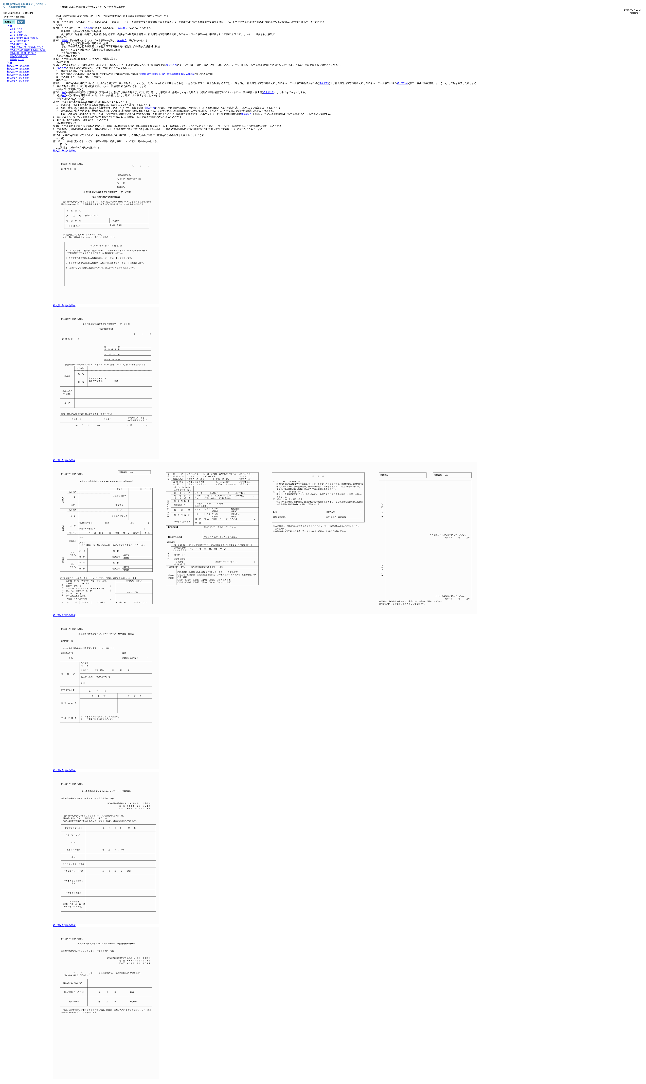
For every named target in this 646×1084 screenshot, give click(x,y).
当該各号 (123, 28)
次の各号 (87, 28)
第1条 (65, 40)
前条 (64, 92)
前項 (64, 95)
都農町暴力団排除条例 (167, 74)
